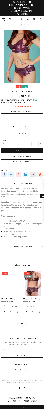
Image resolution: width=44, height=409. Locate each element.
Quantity (5, 140)
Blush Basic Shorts (8, 299)
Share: (4, 170)
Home (14, 25)
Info (25, 102)
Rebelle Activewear (10, 19)
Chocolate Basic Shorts (31, 299)
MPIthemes (33, 382)
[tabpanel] (11, 295)
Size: (22, 121)
